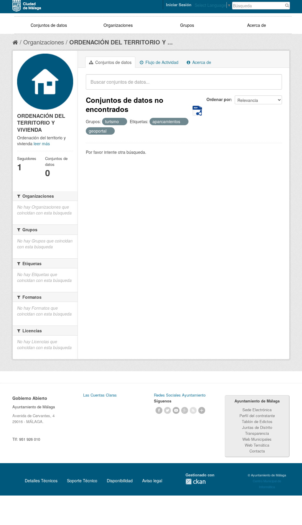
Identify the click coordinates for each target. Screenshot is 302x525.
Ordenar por (218, 99)
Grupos (187, 25)
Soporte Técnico (82, 480)
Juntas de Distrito (257, 427)
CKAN (196, 481)
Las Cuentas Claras (100, 395)
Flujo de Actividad (161, 62)
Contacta (257, 451)
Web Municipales (257, 439)
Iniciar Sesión (178, 4)
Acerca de (256, 25)
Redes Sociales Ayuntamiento (180, 395)
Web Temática (257, 445)
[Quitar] (122, 121)
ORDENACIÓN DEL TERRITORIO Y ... (121, 42)
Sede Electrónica (257, 409)
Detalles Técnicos (41, 480)
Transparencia (257, 433)
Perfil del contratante (257, 415)
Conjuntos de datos (49, 25)
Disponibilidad (120, 480)
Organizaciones (118, 25)
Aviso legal (152, 480)
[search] (273, 85)
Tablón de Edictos (257, 421)
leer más (42, 143)
